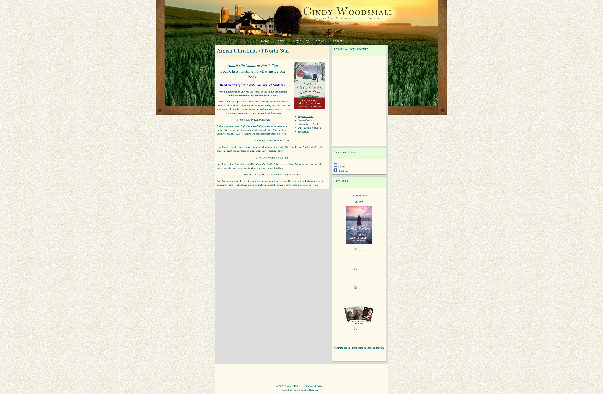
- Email (341, 166)
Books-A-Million (286, 375)
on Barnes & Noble (309, 124)
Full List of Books (359, 195)
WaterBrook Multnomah (309, 390)
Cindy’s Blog (300, 40)
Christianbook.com (313, 375)
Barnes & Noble (260, 375)
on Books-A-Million (309, 127)
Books (279, 40)
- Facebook (342, 170)
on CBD (303, 131)
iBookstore (339, 375)
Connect (336, 40)
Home (265, 40)
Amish (319, 40)
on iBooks (305, 120)
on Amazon (305, 116)
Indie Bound (366, 375)
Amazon (234, 375)
